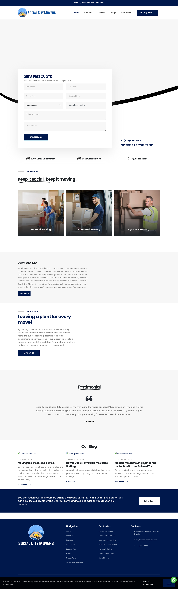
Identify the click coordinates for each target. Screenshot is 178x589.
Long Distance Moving (107, 540)
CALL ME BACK (36, 137)
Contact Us (126, 12)
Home (76, 12)
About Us (88, 12)
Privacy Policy (71, 558)
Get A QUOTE (146, 12)
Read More (24, 293)
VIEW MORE (29, 353)
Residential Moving (106, 531)
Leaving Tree (71, 549)
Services (101, 12)
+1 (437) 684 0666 (91, 497)
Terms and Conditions (75, 562)
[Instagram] (175, 3)
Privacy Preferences (148, 583)
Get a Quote (149, 501)
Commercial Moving (107, 536)
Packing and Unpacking (108, 545)
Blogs (113, 12)
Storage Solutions (105, 549)
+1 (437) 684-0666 (82, 2)
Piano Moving (104, 558)
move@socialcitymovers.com (137, 144)
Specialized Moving (106, 553)
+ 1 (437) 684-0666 (131, 140)
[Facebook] (171, 3)
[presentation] (6, 67)
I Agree (169, 583)
